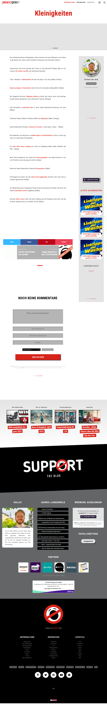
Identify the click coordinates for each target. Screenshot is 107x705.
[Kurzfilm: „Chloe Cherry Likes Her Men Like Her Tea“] (89, 424)
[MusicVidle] (47, 567)
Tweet (12, 242)
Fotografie (53, 651)
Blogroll (13, 667)
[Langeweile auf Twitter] (45, 675)
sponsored (60, 667)
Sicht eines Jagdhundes (39, 177)
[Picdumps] (72, 567)
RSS (96, 667)
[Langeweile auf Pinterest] (69, 675)
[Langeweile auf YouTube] (61, 675)
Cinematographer (42, 157)
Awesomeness (27, 79)
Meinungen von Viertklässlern (42, 135)
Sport (79, 649)
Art (53, 645)
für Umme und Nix (22, 71)
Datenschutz (80, 667)
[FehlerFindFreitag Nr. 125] (65, 422)
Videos (53, 658)
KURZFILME (89, 407)
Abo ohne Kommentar (48, 349)
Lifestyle (80, 637)
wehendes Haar (27, 107)
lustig (27, 656)
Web (80, 658)
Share (29, 242)
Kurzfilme (27, 651)
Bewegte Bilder (53, 647)
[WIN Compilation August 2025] (17, 422)
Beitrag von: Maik (91, 79)
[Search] (104, 2)
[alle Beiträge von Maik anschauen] (91, 67)
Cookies (89, 667)
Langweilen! (88, 541)
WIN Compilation (27, 658)
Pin (47, 242)
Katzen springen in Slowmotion (21, 88)
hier (22, 367)
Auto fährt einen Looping (21, 146)
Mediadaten (50, 667)
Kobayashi (44, 118)
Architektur (53, 643)
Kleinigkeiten (53, 13)
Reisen (80, 647)
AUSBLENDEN (55, 48)
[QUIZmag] (60, 567)
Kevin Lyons (20, 199)
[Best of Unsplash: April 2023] (41, 422)
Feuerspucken (40, 168)
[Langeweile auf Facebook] (38, 675)
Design (53, 649)
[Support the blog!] (53, 468)
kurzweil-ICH (53, 653)
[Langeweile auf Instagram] (53, 675)
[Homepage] (12, 2)
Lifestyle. (91, 2)
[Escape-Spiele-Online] (84, 567)
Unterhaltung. (69, 2)
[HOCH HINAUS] (53, 688)
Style (79, 651)
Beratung (70, 667)
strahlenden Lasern (21, 190)
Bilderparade (27, 641)
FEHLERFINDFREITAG (65, 407)
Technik (80, 653)
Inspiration (53, 637)
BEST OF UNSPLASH (41, 407)
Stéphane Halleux (32, 96)
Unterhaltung (27, 637)
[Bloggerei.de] (53, 700)
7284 (56, 628)
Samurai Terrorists (35, 127)
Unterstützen (31, 667)
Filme (27, 649)
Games (27, 653)
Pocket (64, 242)
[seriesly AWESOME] (35, 567)
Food (79, 641)
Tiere (79, 656)
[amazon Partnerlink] (23, 567)
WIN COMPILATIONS (17, 407)
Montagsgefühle (27, 645)
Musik (80, 645)
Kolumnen (80, 643)
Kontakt (41, 667)
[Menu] (99, 2)
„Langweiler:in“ (82, 513)
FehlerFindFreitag (27, 643)
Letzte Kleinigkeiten (91, 191)
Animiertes (54, 641)
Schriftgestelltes (53, 656)
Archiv (21, 667)
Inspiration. (81, 2)
